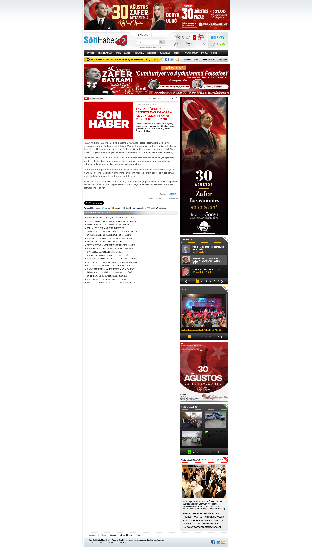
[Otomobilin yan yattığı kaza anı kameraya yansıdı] (216, 419)
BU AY (220, 460)
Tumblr (128, 208)
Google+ (118, 208)
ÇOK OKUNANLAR (190, 460)
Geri (186, 281)
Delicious (162, 208)
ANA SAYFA (144, 35)
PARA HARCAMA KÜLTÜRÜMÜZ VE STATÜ (208, 249)
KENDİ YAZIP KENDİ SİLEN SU (207, 271)
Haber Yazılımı (111, 542)
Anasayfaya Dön (96, 98)
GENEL (214, 53)
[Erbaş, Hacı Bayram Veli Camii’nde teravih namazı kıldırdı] (192, 419)
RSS (138, 535)
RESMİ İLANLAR (105, 53)
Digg (153, 208)
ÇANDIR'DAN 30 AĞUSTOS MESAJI (201, 524)
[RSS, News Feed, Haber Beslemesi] (177, 59)
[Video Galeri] (218, 43)
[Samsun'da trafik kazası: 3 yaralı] (192, 438)
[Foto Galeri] (218, 36)
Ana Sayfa (223, 59)
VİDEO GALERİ (189, 407)
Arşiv (196, 59)
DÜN (204, 460)
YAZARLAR (165, 53)
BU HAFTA (212, 460)
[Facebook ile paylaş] (167, 59)
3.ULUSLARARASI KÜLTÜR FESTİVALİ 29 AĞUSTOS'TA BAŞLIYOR (201, 330)
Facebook (97, 208)
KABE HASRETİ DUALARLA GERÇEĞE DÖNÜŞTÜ (107, 279)
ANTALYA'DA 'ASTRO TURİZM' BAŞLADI (203, 527)
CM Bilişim (122, 542)
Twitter (107, 208)
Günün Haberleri (208, 59)
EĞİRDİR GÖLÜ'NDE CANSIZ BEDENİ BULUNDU (107, 276)
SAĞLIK (127, 53)
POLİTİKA (139, 53)
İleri (221, 281)
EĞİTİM (177, 53)
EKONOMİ (151, 53)
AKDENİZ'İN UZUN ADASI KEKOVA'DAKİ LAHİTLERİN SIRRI (206, 261)
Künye (103, 535)
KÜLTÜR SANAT (191, 53)
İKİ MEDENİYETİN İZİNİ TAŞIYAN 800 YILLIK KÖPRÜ (109, 272)
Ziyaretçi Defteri (126, 535)
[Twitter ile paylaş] (172, 59)
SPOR (118, 53)
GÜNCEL (90, 53)
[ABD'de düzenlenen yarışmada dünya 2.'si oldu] (216, 438)
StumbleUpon (141, 208)
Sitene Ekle (186, 59)
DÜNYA (204, 53)
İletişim (113, 535)
